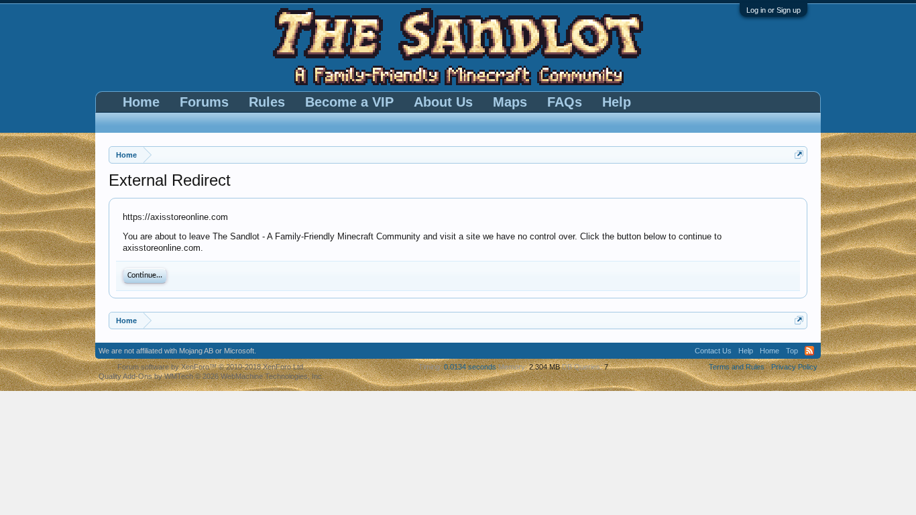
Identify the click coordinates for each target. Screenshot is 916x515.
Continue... (144, 276)
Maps (510, 102)
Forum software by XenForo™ (211, 367)
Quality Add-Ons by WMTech (211, 376)
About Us (443, 102)
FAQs (564, 102)
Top (792, 351)
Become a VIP (349, 102)
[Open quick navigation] (799, 154)
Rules (267, 102)
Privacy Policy (794, 367)
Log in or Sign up (773, 10)
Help (616, 102)
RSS (809, 350)
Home (141, 102)
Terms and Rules (736, 367)
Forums (204, 102)
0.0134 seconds (470, 367)
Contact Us (713, 351)
